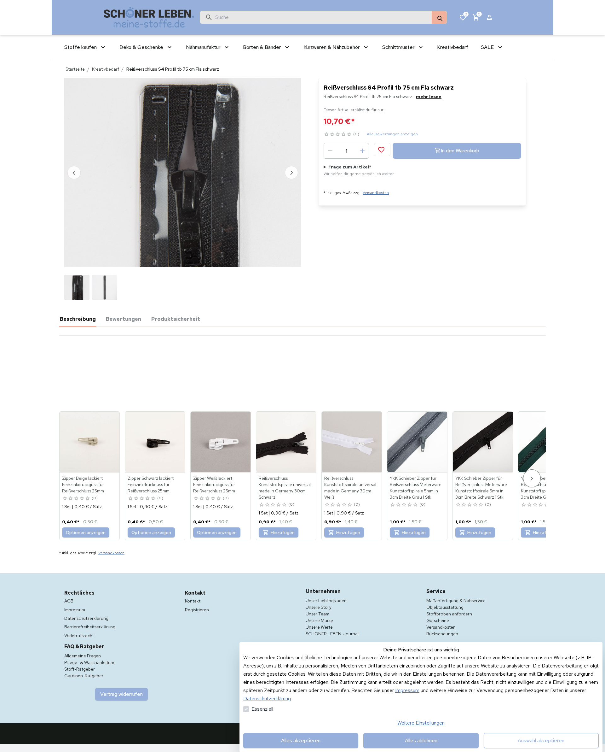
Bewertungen (123, 318)
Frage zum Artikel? (359, 170)
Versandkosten (376, 192)
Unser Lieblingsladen (326, 600)
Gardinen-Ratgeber (83, 676)
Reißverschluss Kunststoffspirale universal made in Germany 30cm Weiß (350, 487)
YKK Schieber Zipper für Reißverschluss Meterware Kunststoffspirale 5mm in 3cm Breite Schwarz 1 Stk (481, 487)
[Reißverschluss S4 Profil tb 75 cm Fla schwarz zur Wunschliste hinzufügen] (382, 149)
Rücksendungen (442, 634)
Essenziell (262, 709)
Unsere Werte (319, 627)
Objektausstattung (445, 607)
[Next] (532, 478)
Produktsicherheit (175, 318)
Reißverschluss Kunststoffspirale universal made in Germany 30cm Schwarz (285, 487)
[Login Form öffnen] (489, 17)
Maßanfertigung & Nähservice (456, 600)
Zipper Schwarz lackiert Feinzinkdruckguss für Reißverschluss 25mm (151, 484)
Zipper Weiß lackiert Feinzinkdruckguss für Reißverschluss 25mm (214, 484)
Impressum (407, 690)
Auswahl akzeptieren (541, 740)
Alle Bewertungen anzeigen (392, 134)
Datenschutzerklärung (267, 698)
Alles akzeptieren (300, 740)
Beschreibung (78, 318)
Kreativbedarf (105, 69)
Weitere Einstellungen (421, 723)
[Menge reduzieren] (330, 150)
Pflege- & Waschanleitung (90, 662)
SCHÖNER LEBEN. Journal (332, 634)
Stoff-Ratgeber (79, 669)
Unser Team (317, 614)
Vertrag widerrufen (121, 694)
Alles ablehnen (421, 740)
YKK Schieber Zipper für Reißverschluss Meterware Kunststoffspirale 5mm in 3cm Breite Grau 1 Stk (415, 487)
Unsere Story (318, 607)
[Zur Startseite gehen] (149, 17)
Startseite (75, 69)
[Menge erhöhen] (362, 150)
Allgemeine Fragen (82, 656)
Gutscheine (437, 620)
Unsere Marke (319, 620)
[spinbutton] (346, 150)
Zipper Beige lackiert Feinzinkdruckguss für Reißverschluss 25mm (83, 484)
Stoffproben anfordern (449, 614)
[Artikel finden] (439, 17)
